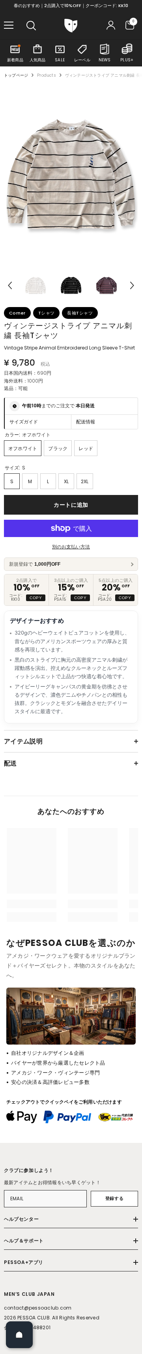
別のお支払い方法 (71, 546)
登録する (114, 1198)
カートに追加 (71, 505)
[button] (10, 285)
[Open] (19, 1334)
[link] (31, 904)
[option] (71, 174)
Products (46, 75)
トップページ (16, 75)
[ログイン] (111, 25)
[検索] (31, 25)
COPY (36, 598)
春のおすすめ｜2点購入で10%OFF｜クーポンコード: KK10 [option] (71, 5)
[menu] (8, 25)
